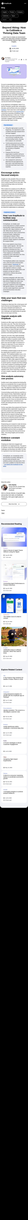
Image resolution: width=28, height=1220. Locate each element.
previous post (20, 111)
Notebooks (16, 264)
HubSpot (3, 109)
